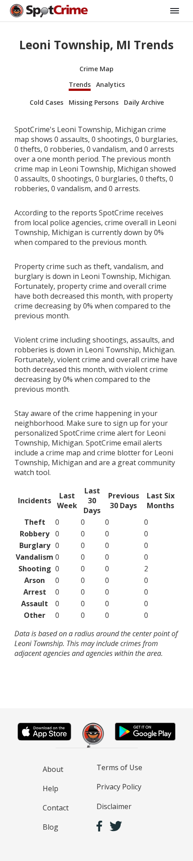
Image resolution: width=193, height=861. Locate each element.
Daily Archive (144, 102)
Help (50, 788)
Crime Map (96, 68)
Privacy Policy (118, 787)
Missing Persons (93, 102)
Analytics (110, 84)
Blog (50, 827)
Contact (56, 808)
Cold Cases (46, 102)
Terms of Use (119, 767)
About (53, 769)
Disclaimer (114, 806)
